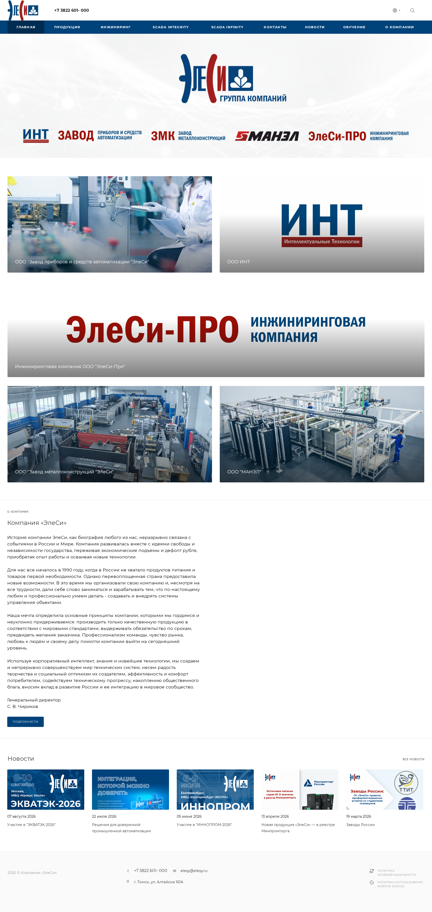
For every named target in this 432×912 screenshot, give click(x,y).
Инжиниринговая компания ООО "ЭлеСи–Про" (70, 366)
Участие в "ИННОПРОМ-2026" (204, 824)
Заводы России (360, 824)
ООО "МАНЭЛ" (244, 472)
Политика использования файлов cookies (400, 884)
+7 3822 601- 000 (71, 10)
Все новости (413, 759)
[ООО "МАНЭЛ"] (322, 433)
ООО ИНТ (238, 262)
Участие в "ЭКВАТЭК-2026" (31, 824)
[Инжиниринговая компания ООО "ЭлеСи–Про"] (216, 329)
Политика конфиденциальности (397, 872)
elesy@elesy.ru (194, 870)
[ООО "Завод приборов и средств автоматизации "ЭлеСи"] (110, 224)
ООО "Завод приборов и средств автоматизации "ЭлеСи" (82, 262)
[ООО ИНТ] (322, 224)
